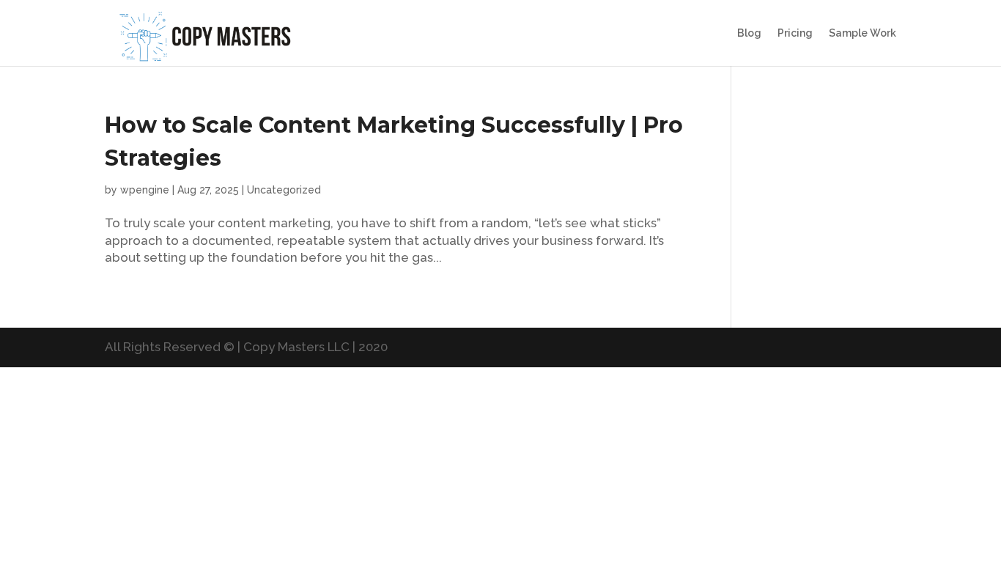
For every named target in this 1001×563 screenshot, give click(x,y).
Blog (749, 33)
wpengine (144, 190)
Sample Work (862, 33)
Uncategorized (284, 190)
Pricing (795, 33)
